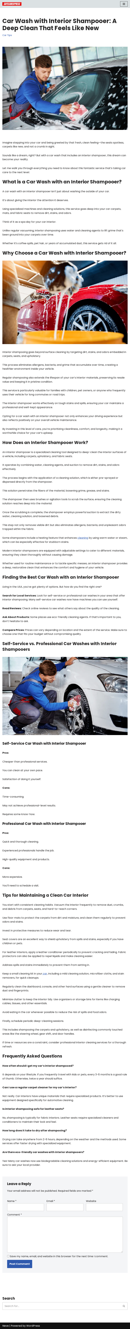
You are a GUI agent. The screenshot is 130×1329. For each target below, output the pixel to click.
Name (11, 1201)
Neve (5, 1326)
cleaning (83, 538)
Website (91, 1201)
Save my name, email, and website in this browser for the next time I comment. (59, 1256)
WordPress (33, 1326)
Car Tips (7, 35)
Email (50, 1201)
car (44, 973)
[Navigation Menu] (124, 4)
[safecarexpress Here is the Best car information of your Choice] (11, 4)
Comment (14, 1214)
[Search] (124, 1306)
